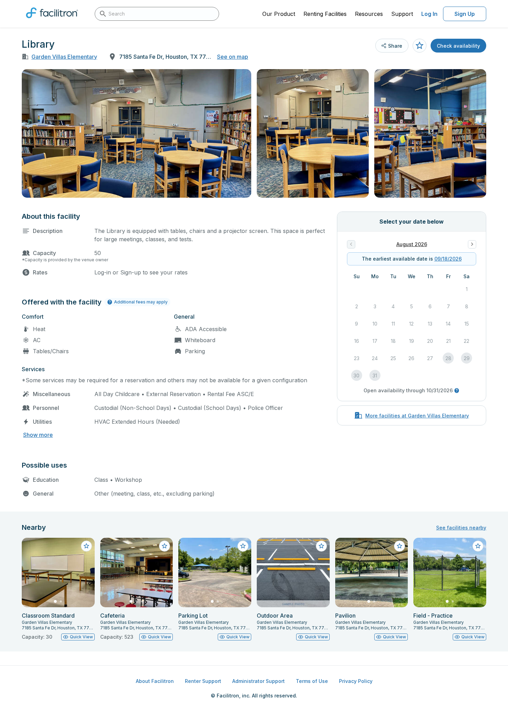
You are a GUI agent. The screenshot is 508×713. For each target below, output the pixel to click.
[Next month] (472, 244)
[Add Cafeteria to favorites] (164, 546)
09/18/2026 (448, 259)
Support (402, 13)
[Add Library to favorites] (419, 46)
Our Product (278, 13)
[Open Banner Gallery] (136, 133)
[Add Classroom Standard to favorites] (86, 546)
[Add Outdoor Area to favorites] (321, 546)
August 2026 (411, 244)
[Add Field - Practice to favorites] (477, 546)
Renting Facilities (325, 13)
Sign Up (464, 13)
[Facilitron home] (52, 20)
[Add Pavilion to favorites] (399, 546)
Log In (429, 13)
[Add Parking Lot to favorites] (242, 546)
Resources (369, 13)
